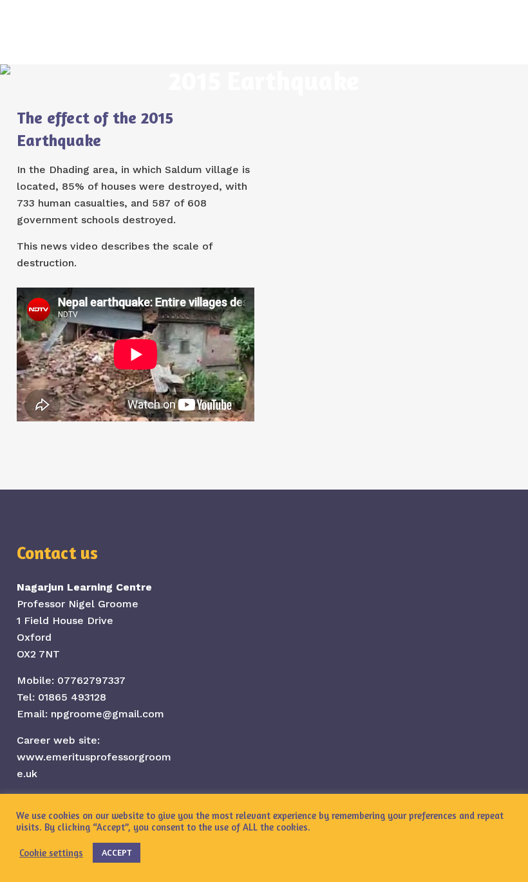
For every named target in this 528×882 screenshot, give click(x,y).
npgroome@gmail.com (107, 714)
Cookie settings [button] (51, 852)
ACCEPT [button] (116, 852)
